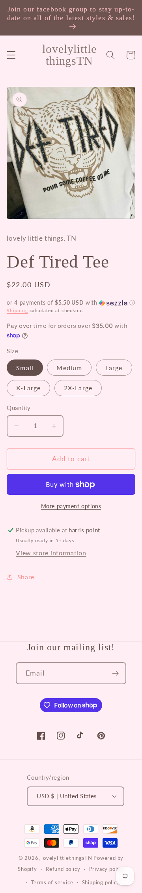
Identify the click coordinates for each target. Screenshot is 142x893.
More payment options (71, 506)
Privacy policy (106, 869)
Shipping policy (101, 883)
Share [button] (25, 576)
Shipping (17, 310)
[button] (11, 55)
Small (25, 367)
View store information (51, 552)
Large (114, 367)
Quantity (19, 407)
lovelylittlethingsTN (66, 858)
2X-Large (78, 387)
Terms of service (52, 883)
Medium (69, 367)
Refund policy (63, 869)
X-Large (28, 387)
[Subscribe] (115, 673)
